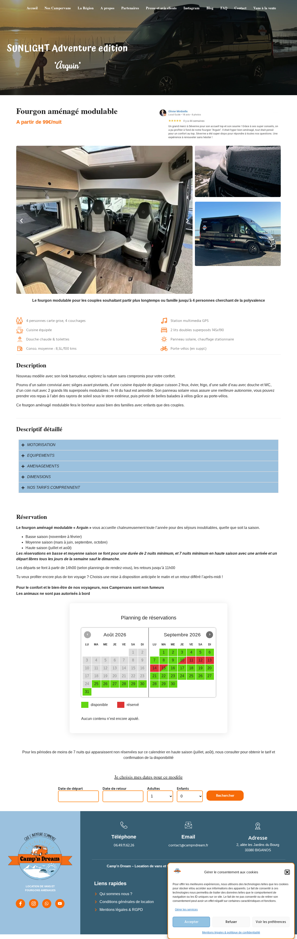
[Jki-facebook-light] (20, 903)
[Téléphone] (123, 825)
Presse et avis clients (161, 7)
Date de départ (70, 788)
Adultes (153, 788)
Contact (240, 7)
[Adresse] (257, 825)
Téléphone (123, 837)
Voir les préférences (271, 922)
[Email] (188, 825)
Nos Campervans (58, 7)
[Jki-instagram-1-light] (33, 903)
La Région (86, 7)
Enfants (183, 788)
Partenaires (130, 7)
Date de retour (114, 788)
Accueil (32, 7)
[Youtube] (60, 903)
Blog (210, 7)
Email (188, 837)
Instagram (192, 7)
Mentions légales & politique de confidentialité (231, 932)
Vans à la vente (264, 7)
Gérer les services (186, 909)
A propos (107, 7)
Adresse (258, 838)
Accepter (191, 922)
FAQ (223, 7)
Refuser (231, 922)
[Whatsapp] (47, 903)
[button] (287, 872)
